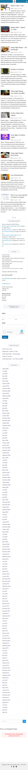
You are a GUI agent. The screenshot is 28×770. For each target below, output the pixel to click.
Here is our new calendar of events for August (19, 196)
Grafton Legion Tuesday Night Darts (10, 226)
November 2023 (6, 450)
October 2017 (5, 613)
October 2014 (5, 697)
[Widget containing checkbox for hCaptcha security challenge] (13, 332)
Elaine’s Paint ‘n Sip (17, 5)
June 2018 (4, 593)
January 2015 (5, 690)
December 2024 (6, 418)
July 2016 (4, 650)
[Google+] (16, 766)
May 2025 (4, 405)
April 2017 (4, 628)
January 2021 (5, 522)
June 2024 (4, 433)
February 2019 (5, 574)
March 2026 (5, 381)
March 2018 (5, 601)
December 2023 (6, 447)
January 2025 (5, 415)
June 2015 (4, 680)
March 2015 (5, 687)
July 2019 (4, 561)
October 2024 (5, 423)
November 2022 (6, 480)
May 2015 (4, 682)
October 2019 (5, 554)
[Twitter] (14, 766)
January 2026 (5, 386)
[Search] (24, 721)
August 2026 (5, 368)
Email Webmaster (6, 278)
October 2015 (5, 672)
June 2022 (4, 492)
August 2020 (5, 532)
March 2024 (5, 440)
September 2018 (6, 586)
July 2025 (4, 401)
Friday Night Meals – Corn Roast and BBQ (18, 92)
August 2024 (5, 428)
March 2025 (5, 410)
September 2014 (6, 700)
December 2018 (6, 579)
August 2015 (5, 677)
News (12, 8)
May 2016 (4, 655)
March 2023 (5, 470)
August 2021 (5, 512)
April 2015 (4, 685)
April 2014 (4, 712)
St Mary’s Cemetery (17, 69)
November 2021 (6, 504)
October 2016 (5, 643)
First (3, 319)
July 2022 (4, 490)
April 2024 (4, 438)
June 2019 (4, 564)
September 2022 (6, 485)
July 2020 (4, 534)
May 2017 (4, 626)
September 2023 (6, 455)
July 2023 (4, 460)
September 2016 (6, 645)
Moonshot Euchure (6, 229)
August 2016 (5, 648)
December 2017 (6, 608)
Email (4, 323)
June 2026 (4, 373)
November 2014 (6, 695)
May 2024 (4, 435)
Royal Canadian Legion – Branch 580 (18, 764)
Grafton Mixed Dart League (17, 114)
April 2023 (4, 467)
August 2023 (5, 457)
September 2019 (6, 556)
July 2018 (4, 591)
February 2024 (5, 443)
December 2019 (6, 549)
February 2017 (5, 633)
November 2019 (6, 551)
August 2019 (5, 559)
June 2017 (4, 623)
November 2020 (6, 527)
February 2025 (5, 413)
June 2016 (4, 653)
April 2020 (4, 539)
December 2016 (6, 638)
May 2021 (4, 519)
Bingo (3, 224)
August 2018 (5, 588)
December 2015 (6, 668)
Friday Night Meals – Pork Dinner (17, 154)
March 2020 (5, 541)
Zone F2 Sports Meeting (8, 231)
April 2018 (4, 598)
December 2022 (6, 477)
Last (16, 319)
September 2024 (6, 425)
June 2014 (4, 707)
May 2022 (4, 494)
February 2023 (5, 472)
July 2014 (4, 705)
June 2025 (4, 403)
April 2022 (4, 497)
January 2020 (5, 546)
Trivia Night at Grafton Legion (18, 136)
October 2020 (5, 529)
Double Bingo (5, 238)
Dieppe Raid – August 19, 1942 (18, 28)
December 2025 (6, 388)
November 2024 (6, 420)
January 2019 (5, 576)
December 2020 (6, 524)
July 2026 (4, 371)
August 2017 (5, 618)
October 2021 (5, 507)
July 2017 (4, 621)
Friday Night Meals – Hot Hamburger (19, 48)
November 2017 (6, 611)
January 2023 (5, 475)
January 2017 (5, 635)
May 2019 (4, 566)
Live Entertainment (17, 175)
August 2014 (5, 702)
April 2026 (4, 378)
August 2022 (5, 487)
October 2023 (5, 452)
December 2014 (6, 692)
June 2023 (4, 462)
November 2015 (6, 670)
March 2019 (5, 571)
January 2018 (5, 606)
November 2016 (6, 640)
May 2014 (4, 710)
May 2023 (4, 465)
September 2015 (6, 675)
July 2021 (4, 514)
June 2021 (4, 517)
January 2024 (5, 445)
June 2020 (4, 537)
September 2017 (6, 616)
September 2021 (6, 509)
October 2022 (5, 482)
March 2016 (5, 660)
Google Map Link (6, 283)
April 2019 (4, 569)
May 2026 (4, 376)
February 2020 (5, 544)
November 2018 (6, 581)
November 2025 (6, 391)
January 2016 (5, 665)
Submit (5, 337)
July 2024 (4, 430)
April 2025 (4, 408)
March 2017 (5, 630)
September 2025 (6, 396)
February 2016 (5, 663)
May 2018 (4, 596)
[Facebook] (11, 766)
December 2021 (6, 502)
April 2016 (4, 658)
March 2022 (5, 499)
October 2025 (5, 393)
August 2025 (5, 398)
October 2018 (5, 583)
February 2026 (5, 383)
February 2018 (5, 603)
